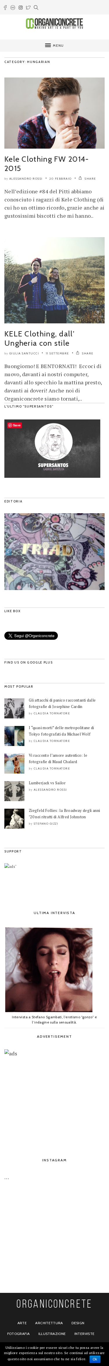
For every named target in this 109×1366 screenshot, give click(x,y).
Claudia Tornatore (52, 713)
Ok (95, 1359)
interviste (84, 1333)
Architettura (49, 1323)
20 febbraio (60, 179)
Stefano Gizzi (46, 824)
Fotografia (18, 1333)
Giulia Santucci (24, 353)
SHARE (90, 179)
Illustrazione (52, 1333)
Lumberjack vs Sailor (47, 782)
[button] (8, 551)
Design (78, 1323)
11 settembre (57, 353)
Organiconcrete (54, 1305)
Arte (22, 1323)
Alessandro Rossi (26, 179)
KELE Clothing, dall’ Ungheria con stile (39, 338)
